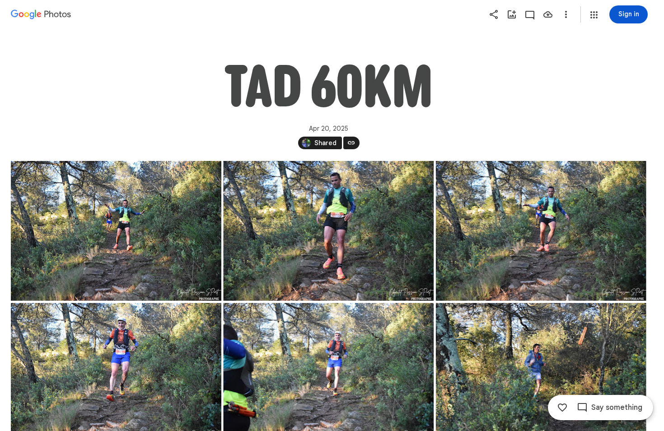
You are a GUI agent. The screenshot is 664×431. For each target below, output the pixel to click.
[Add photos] (512, 14)
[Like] (562, 408)
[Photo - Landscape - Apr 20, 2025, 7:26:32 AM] (116, 231)
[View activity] (530, 14)
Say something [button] (616, 407)
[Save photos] (548, 14)
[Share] (494, 14)
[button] (594, 15)
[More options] (566, 14)
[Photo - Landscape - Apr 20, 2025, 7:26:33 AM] (328, 231)
